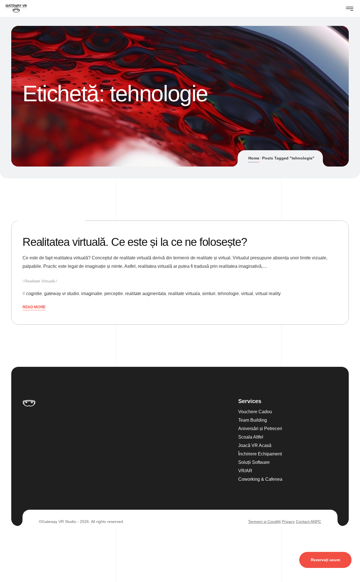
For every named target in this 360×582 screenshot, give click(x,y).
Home (253, 158)
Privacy (288, 521)
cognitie (34, 293)
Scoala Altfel (250, 437)
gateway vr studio (61, 293)
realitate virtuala (184, 293)
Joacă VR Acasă (254, 445)
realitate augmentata (145, 293)
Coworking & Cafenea (260, 479)
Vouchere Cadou (255, 411)
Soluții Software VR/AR (254, 466)
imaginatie (91, 293)
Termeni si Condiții (264, 521)
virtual (247, 293)
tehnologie (228, 293)
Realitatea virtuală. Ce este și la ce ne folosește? (134, 242)
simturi (208, 293)
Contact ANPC (308, 521)
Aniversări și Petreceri (260, 428)
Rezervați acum (325, 560)
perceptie (113, 293)
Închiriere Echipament (260, 453)
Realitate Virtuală (39, 281)
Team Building (252, 420)
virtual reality (268, 293)
